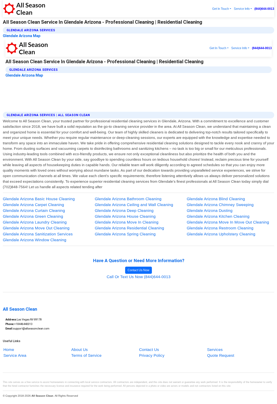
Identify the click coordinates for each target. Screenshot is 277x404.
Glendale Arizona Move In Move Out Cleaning (228, 222)
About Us (79, 349)
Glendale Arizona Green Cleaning (33, 216)
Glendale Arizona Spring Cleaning (125, 234)
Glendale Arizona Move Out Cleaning (36, 228)
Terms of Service (86, 355)
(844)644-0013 (264, 8)
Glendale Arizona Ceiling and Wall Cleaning (134, 204)
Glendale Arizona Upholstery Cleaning (221, 234)
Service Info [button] (242, 8)
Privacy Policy (152, 355)
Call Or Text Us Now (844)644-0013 (139, 277)
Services (215, 349)
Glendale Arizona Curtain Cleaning (34, 210)
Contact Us (149, 349)
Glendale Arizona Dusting (210, 210)
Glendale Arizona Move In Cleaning (126, 222)
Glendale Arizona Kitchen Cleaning (218, 216)
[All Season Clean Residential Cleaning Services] (24, 9)
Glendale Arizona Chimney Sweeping (220, 204)
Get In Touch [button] (220, 8)
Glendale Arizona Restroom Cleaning (220, 228)
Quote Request (220, 355)
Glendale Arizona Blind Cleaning (216, 199)
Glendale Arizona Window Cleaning (34, 240)
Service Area (14, 355)
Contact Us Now (138, 270)
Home (8, 349)
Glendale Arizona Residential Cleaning (129, 228)
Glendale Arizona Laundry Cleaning (35, 222)
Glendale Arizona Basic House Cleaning (39, 199)
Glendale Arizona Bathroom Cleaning (128, 199)
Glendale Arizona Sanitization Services (38, 234)
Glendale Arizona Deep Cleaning (124, 210)
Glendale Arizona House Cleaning (125, 216)
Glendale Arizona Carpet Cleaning (33, 204)
